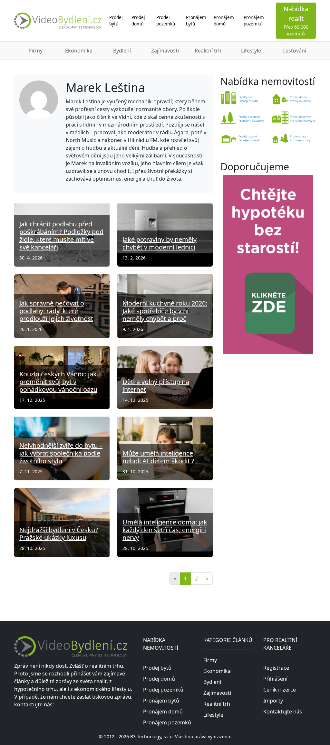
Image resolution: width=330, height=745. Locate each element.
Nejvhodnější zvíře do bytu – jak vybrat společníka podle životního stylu (60, 453)
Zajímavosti (165, 50)
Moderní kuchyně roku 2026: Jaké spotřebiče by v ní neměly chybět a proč (164, 311)
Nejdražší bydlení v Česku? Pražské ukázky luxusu (58, 533)
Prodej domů (138, 20)
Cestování (294, 50)
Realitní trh (208, 50)
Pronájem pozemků (254, 20)
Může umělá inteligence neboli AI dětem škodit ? (158, 457)
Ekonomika (78, 50)
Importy (273, 700)
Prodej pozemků (165, 20)
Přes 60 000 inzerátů (296, 21)
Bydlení (122, 50)
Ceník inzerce (279, 689)
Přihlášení (275, 678)
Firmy (36, 50)
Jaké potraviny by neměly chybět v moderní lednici (159, 243)
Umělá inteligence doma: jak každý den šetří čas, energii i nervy (164, 530)
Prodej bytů (116, 20)
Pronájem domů (224, 20)
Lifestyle (251, 50)
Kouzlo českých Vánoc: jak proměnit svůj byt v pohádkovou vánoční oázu (58, 382)
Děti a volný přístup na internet (155, 385)
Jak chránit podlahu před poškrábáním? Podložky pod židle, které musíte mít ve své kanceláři (61, 235)
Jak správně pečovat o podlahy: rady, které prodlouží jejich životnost (56, 311)
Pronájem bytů (196, 20)
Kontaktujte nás (282, 711)
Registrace (276, 667)
